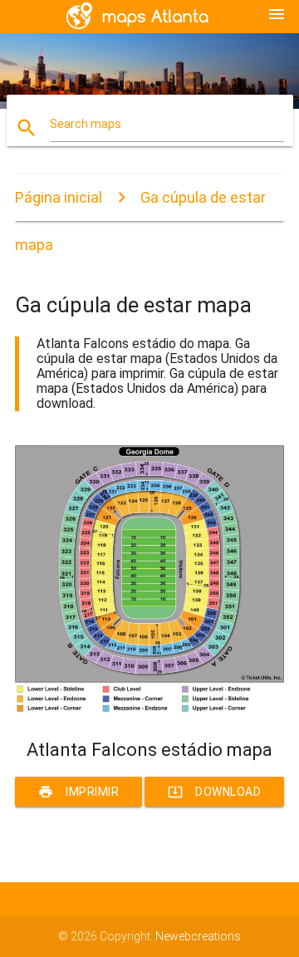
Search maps (85, 123)
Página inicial (58, 197)
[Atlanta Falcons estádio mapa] (149, 710)
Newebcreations (198, 936)
